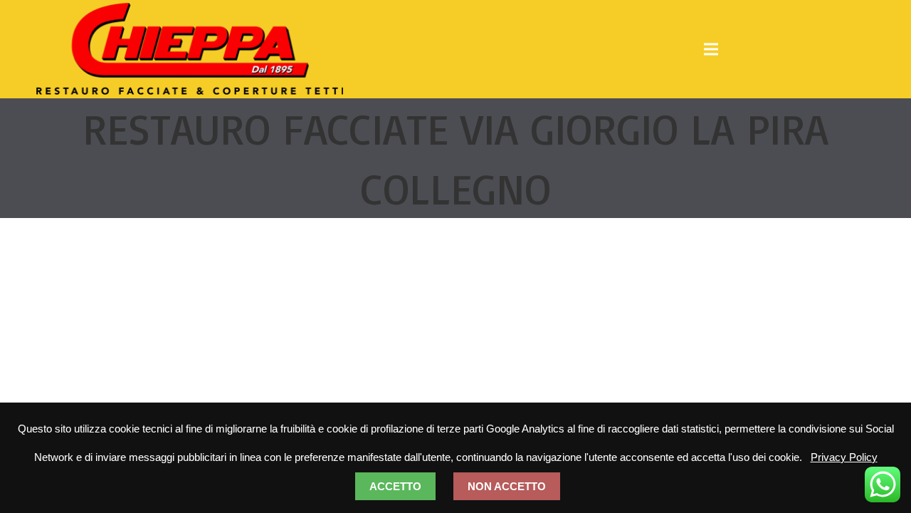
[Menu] (711, 49)
